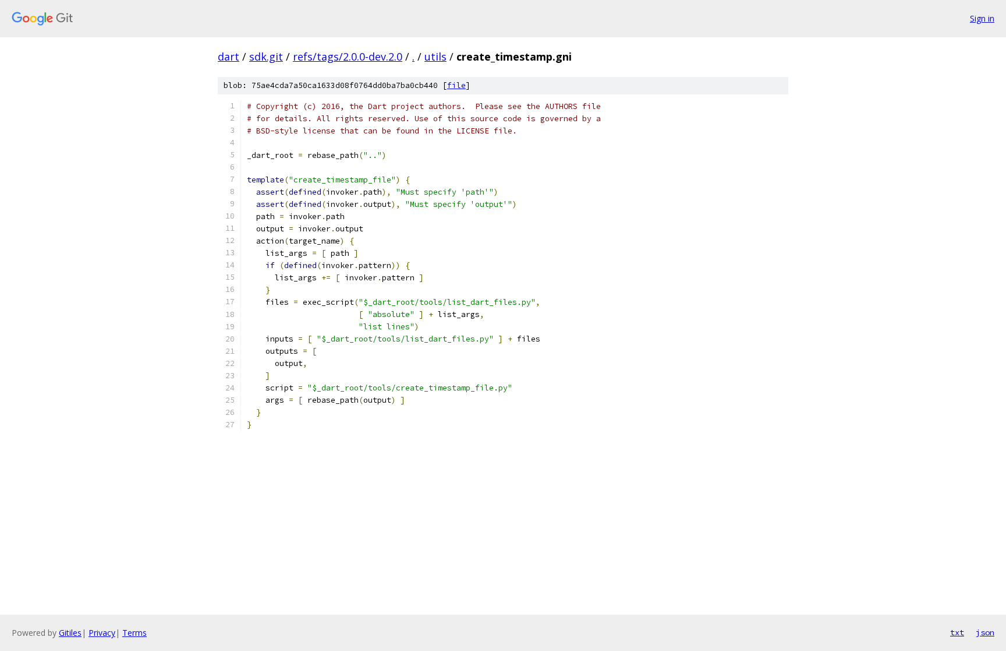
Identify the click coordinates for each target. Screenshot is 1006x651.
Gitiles (70, 632)
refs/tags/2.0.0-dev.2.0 (347, 57)
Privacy (101, 632)
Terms (134, 632)
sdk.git (266, 57)
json (985, 632)
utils (435, 57)
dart (228, 57)
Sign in (982, 18)
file (456, 85)
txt (957, 632)
